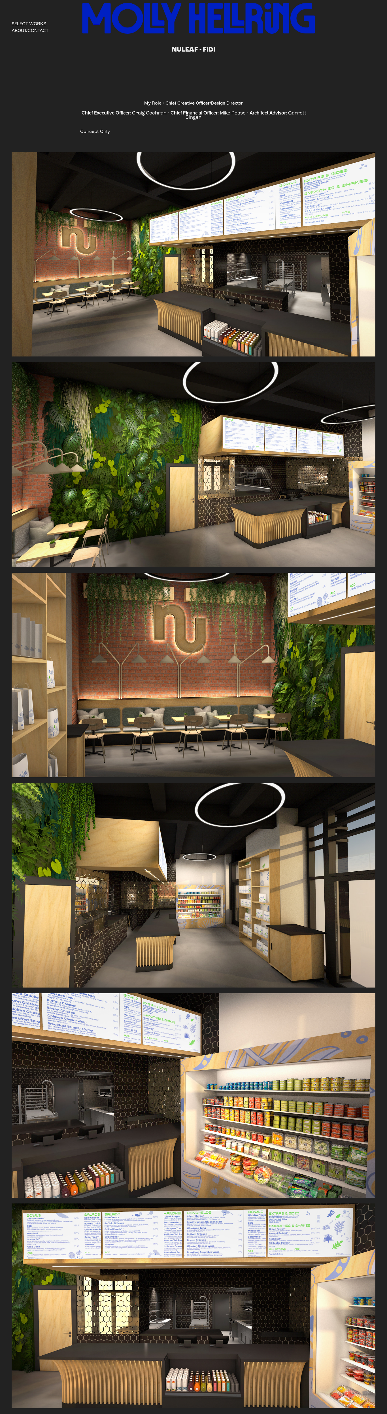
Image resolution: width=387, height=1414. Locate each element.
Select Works (29, 23)
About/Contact (30, 30)
